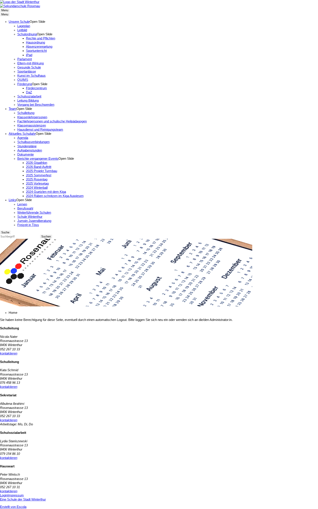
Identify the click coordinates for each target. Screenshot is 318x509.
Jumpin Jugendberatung (34, 221)
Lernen (22, 204)
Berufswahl (25, 208)
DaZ (29, 92)
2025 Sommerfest (38, 175)
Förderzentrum (36, 88)
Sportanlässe (26, 71)
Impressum (16, 495)
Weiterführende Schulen (34, 212)
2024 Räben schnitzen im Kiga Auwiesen (55, 196)
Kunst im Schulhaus (31, 75)
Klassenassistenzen (31, 125)
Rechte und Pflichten (40, 38)
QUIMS (22, 79)
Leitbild (22, 30)
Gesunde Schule (29, 67)
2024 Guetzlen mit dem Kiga (46, 192)
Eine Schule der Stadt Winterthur (23, 499)
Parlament (24, 59)
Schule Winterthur (29, 216)
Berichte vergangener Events (37, 158)
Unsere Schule (19, 21)
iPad (29, 55)
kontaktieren (8, 353)
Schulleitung (25, 113)
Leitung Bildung (28, 100)
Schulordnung (27, 34)
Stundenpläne (27, 146)
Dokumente (25, 154)
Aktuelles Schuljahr (22, 133)
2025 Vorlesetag (37, 183)
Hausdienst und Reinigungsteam (40, 129)
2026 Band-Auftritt (38, 167)
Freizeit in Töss (28, 225)
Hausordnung (35, 42)
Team (12, 109)
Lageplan (23, 26)
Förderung (24, 84)
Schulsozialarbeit (29, 96)
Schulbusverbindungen (33, 142)
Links (12, 200)
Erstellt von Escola (13, 507)
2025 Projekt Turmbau (41, 171)
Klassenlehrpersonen (32, 117)
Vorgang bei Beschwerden (35, 104)
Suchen (46, 236)
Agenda (22, 138)
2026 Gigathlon (36, 162)
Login (4, 495)
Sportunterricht (36, 50)
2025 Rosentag (36, 179)
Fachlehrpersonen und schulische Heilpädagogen (52, 121)
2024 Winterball (37, 187)
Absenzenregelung (39, 46)
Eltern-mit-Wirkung (30, 63)
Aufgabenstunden (29, 150)
